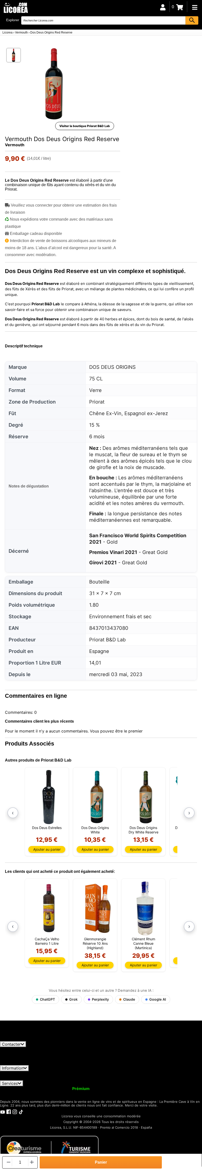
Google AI (157, 999)
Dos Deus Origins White (95, 830)
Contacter (11, 1044)
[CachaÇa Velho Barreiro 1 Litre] (48, 908)
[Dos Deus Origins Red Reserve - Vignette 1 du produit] (13, 55)
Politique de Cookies (43, 1077)
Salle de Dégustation (52, 1092)
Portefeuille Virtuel (112, 1088)
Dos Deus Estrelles (47, 828)
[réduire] (8, 1162)
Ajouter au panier (47, 849)
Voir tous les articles (23, 1038)
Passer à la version (63, 1088)
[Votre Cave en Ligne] (15, 7)
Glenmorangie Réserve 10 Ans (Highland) (95, 943)
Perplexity (100, 999)
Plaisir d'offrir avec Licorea (160, 1088)
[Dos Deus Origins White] (97, 797)
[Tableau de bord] (162, 6)
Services (10, 1083)
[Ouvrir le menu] (194, 7)
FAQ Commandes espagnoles (141, 1073)
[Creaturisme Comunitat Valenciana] (49, 1147)
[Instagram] (14, 1111)
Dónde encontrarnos (86, 1077)
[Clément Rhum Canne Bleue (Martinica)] (145, 908)
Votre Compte (16, 1088)
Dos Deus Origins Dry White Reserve (143, 830)
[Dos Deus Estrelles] (48, 797)
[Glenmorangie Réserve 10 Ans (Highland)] (97, 908)
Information (12, 1068)
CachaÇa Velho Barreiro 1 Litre (47, 941)
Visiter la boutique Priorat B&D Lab (84, 126)
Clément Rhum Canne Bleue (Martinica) (143, 943)
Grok (73, 999)
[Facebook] (8, 1111)
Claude (129, 999)
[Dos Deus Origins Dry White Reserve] (145, 797)
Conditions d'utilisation (24, 1073)
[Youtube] (2, 1111)
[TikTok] (20, 1111)
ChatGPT (47, 999)
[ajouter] (31, 1162)
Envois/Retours (95, 1073)
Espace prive (62, 1073)
